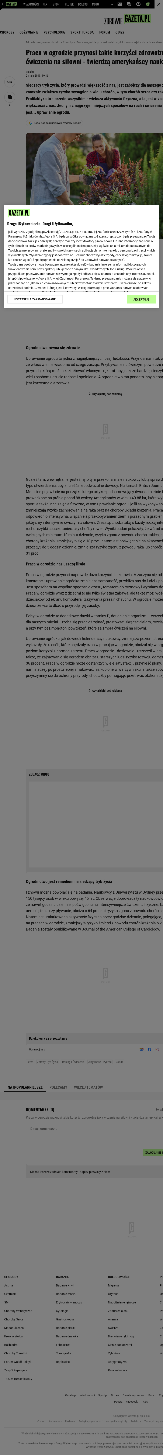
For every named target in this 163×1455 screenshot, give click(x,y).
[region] (81, 256)
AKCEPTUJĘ (141, 299)
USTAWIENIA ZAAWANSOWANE (35, 299)
